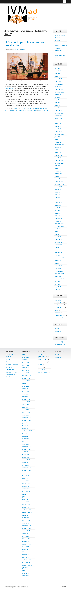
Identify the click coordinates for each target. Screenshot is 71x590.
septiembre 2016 (59, 226)
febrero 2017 (58, 218)
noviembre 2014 (59, 258)
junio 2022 (57, 137)
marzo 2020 (58, 168)
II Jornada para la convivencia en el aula (26, 44)
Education (57, 313)
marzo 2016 (58, 231)
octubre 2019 (58, 173)
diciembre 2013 (59, 271)
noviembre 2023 (59, 113)
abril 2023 (57, 121)
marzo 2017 (58, 216)
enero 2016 (58, 237)
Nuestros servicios (60, 53)
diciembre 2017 (59, 202)
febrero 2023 (58, 126)
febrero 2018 (58, 197)
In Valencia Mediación (61, 45)
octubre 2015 (58, 245)
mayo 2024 (58, 100)
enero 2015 (58, 255)
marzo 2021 (58, 152)
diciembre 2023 (59, 110)
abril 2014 (57, 263)
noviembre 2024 (59, 92)
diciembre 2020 (59, 160)
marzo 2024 (58, 105)
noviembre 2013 (59, 274)
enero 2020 (58, 171)
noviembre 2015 (59, 242)
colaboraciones (59, 307)
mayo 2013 (58, 287)
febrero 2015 (58, 252)
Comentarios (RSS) (60, 344)
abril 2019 (57, 176)
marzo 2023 (58, 123)
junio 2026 (57, 68)
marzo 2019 (58, 179)
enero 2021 (58, 158)
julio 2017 (57, 208)
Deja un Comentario (43, 110)
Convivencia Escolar (37, 108)
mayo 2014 (58, 260)
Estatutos (57, 43)
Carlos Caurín (27, 108)
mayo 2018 (58, 189)
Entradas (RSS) (59, 342)
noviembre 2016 (59, 223)
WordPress (58, 331)
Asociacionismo (59, 305)
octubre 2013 (58, 276)
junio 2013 (57, 284)
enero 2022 (58, 142)
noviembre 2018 (59, 184)
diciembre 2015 (59, 239)
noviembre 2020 (59, 163)
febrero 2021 (58, 155)
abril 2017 (57, 213)
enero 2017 (58, 221)
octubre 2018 (58, 187)
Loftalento (9, 88)
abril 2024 (57, 102)
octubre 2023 (58, 116)
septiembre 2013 (59, 279)
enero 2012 (58, 289)
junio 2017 (57, 210)
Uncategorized (59, 318)
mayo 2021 (58, 147)
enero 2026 (58, 81)
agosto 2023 (58, 118)
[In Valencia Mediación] (22, 14)
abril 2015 (57, 247)
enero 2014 (58, 268)
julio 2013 (57, 281)
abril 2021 (57, 150)
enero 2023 (58, 129)
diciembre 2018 (59, 181)
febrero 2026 (58, 79)
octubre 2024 (58, 94)
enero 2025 (58, 87)
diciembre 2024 (59, 89)
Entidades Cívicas (59, 315)
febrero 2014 (58, 266)
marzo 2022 (58, 139)
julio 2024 (57, 97)
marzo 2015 (58, 250)
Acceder (57, 328)
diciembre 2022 (59, 131)
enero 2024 (58, 108)
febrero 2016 (58, 234)
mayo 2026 (58, 71)
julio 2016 (57, 229)
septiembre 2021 (59, 144)
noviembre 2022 (59, 134)
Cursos (15, 108)
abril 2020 (57, 166)
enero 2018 (58, 200)
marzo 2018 (58, 195)
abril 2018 (57, 192)
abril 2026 (57, 73)
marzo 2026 (58, 76)
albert (23, 49)
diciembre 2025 (59, 84)
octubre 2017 (58, 205)
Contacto (57, 40)
